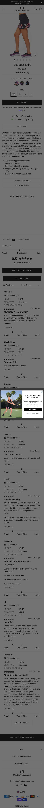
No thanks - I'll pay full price (33, 413)
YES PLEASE (32, 409)
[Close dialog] (42, 392)
